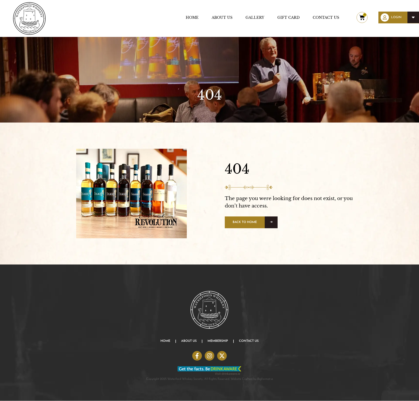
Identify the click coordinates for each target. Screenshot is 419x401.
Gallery (255, 17)
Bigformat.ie (265, 379)
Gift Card (288, 17)
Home (192, 17)
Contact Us (326, 17)
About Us (222, 17)
